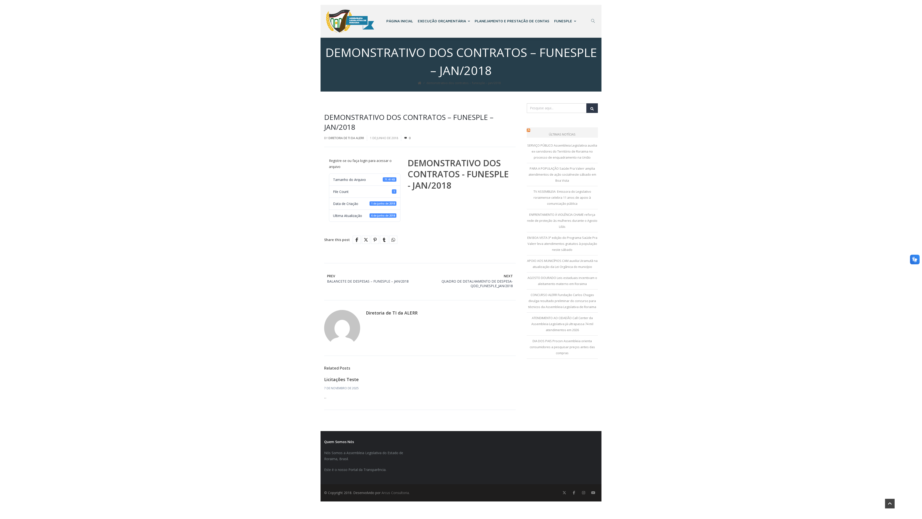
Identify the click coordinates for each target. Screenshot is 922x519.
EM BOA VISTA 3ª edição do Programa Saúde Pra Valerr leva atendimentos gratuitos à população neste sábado (562, 243)
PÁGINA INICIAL (399, 21)
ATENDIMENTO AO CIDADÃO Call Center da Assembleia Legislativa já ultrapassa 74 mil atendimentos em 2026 (562, 324)
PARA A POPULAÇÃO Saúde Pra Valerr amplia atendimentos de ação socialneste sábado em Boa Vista (562, 174)
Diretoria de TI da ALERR (346, 138)
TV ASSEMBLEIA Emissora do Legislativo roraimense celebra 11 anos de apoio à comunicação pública (562, 197)
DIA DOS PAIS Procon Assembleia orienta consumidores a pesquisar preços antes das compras (562, 347)
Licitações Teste (341, 379)
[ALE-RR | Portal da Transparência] (350, 21)
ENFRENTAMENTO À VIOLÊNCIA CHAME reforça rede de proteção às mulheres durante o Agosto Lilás (562, 220)
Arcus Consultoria (395, 492)
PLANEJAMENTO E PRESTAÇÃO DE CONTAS (512, 21)
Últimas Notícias (562, 134)
